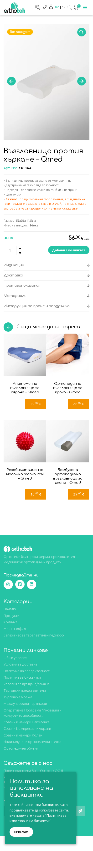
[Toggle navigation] (85, 7)
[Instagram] (8, 584)
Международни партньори (25, 703)
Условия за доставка (20, 664)
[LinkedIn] (31, 584)
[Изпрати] (80, 811)
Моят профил (15, 629)
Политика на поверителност (27, 671)
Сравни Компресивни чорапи (27, 728)
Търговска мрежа (18, 697)
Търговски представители (25, 690)
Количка (10, 622)
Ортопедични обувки (21, 748)
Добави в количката (69, 250)
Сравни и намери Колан (23, 735)
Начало (10, 609)
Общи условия (15, 658)
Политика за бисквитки (22, 677)
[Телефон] (44, 7)
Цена (8, 238)
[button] (81, 32)
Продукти (11, 616)
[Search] (69, 7)
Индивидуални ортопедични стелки (33, 742)
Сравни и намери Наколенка (27, 722)
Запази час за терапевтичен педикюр (34, 635)
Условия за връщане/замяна (27, 684)
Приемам (21, 831)
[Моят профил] (51, 7)
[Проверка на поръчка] (37, 7)
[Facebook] (20, 584)
